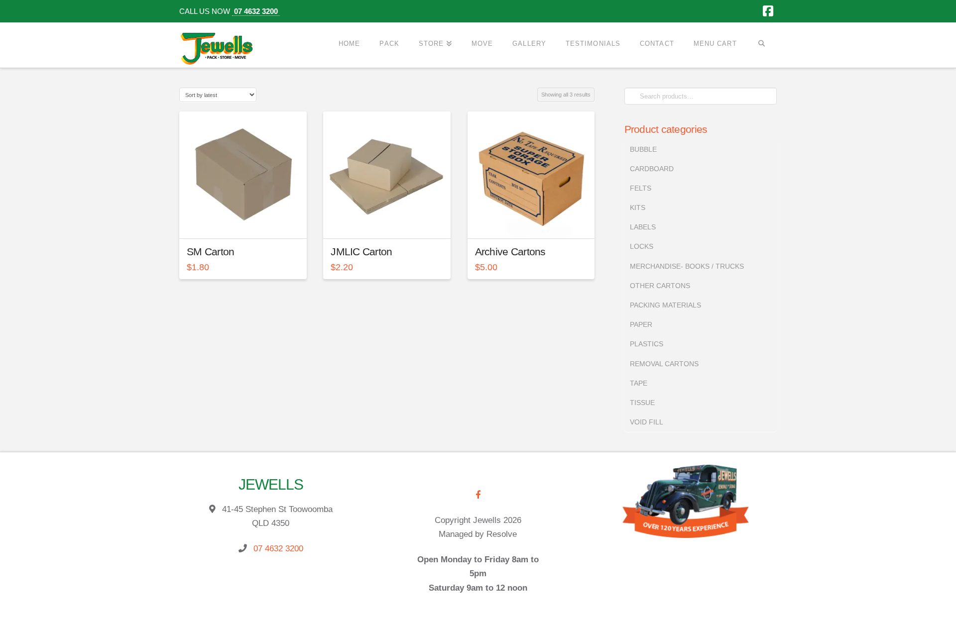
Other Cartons (660, 286)
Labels (643, 227)
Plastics (646, 344)
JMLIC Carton (361, 251)
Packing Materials (665, 305)
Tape (638, 383)
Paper (641, 324)
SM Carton (210, 251)
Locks (641, 246)
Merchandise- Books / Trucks (687, 266)
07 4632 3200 (256, 11)
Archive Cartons (510, 251)
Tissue (642, 403)
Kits (637, 207)
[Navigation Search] (761, 43)
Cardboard (652, 169)
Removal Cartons (664, 364)
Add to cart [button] (247, 222)
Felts (640, 188)
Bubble (643, 149)
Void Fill (646, 422)
